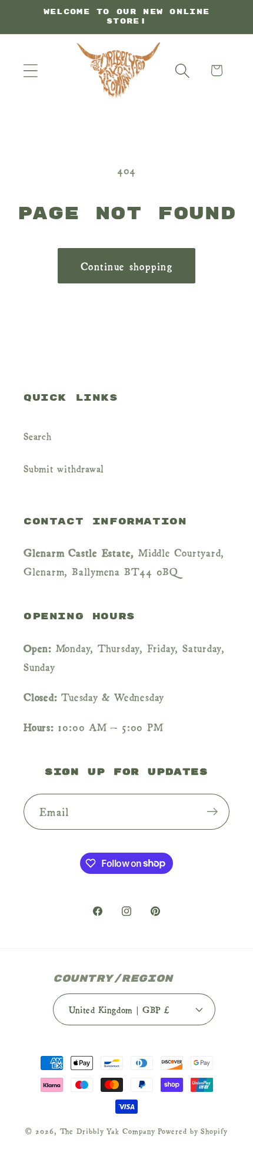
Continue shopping (126, 265)
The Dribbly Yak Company (107, 1131)
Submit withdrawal (64, 468)
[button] (30, 70)
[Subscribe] (212, 812)
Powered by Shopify (192, 1131)
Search (38, 435)
